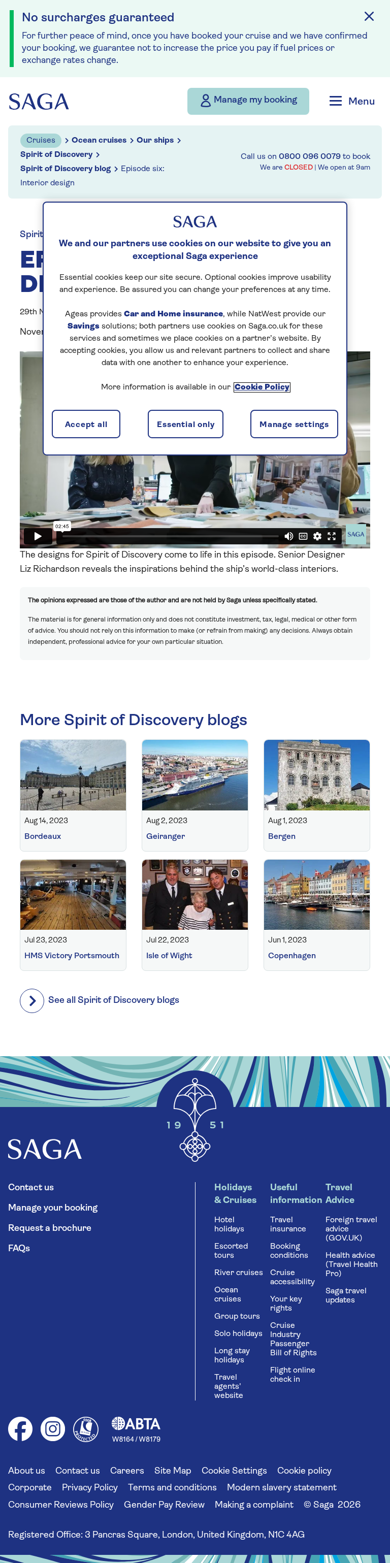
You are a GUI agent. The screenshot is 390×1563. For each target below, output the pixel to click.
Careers (127, 1471)
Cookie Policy (262, 387)
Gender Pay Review (164, 1505)
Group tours (237, 1317)
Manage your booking (53, 1208)
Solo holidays (238, 1334)
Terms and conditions (172, 1488)
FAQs (19, 1249)
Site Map (172, 1471)
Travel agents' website (228, 1387)
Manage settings (294, 425)
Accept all (86, 425)
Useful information (295, 1195)
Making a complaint (254, 1505)
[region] (195, 328)
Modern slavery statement (282, 1488)
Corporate (30, 1488)
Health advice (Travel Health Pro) (352, 1265)
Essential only (185, 425)
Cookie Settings (234, 1471)
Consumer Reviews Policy (61, 1505)
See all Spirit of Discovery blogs (113, 1000)
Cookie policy (304, 1471)
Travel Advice (340, 1195)
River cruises (238, 1273)
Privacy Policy (90, 1488)
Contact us (31, 1188)
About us (26, 1471)
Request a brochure (49, 1228)
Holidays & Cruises (235, 1195)
